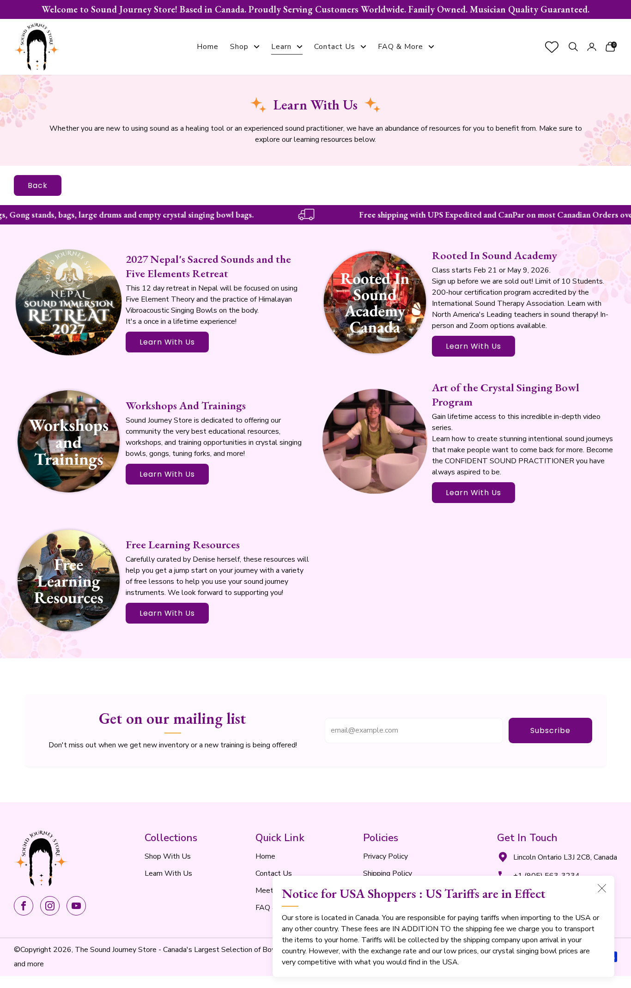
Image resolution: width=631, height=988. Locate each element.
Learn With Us (167, 342)
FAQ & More (400, 47)
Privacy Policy (385, 856)
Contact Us (334, 47)
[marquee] (315, 214)
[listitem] (315, 9)
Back (38, 185)
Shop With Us (168, 856)
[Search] (573, 47)
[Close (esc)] (601, 888)
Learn (281, 47)
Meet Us (270, 890)
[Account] (592, 47)
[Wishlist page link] (551, 47)
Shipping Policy (387, 873)
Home (207, 47)
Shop (239, 47)
